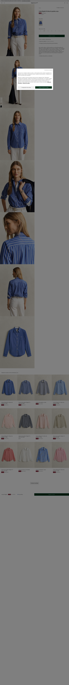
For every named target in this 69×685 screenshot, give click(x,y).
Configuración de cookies (26, 87)
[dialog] (35, 79)
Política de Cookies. (26, 83)
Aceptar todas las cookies (43, 87)
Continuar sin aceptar (48, 69)
